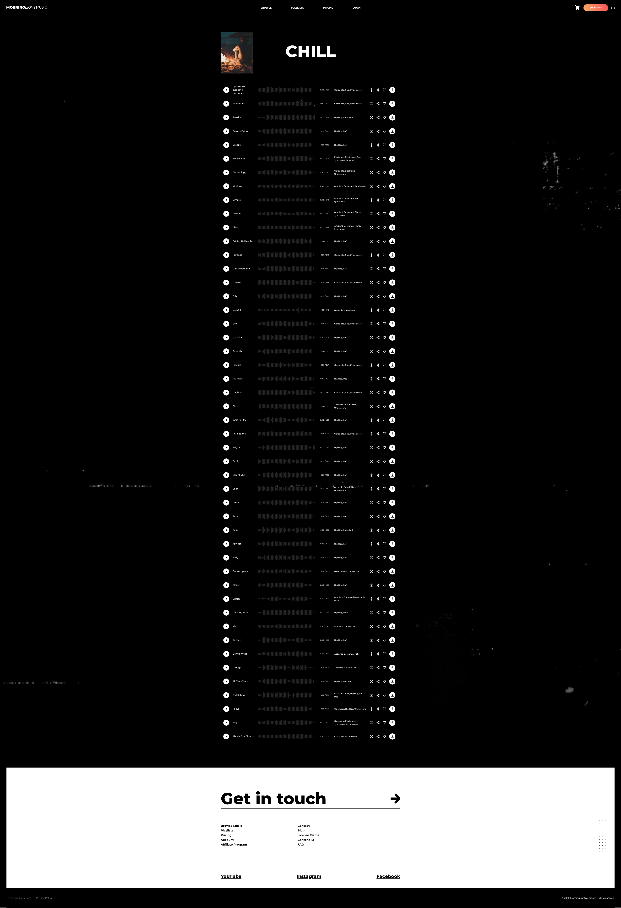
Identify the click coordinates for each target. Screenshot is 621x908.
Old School (239, 695)
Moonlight (239, 474)
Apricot (237, 543)
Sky (235, 323)
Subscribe (596, 7)
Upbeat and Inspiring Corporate (239, 90)
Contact (304, 826)
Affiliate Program (234, 844)
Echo (235, 296)
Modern (237, 186)
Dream (237, 282)
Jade (235, 516)
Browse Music (231, 826)
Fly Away (238, 378)
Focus (236, 708)
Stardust (237, 117)
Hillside (237, 364)
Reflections (239, 433)
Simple (237, 199)
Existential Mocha (243, 241)
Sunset (237, 640)
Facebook (388, 876)
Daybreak (238, 392)
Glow (236, 406)
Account (227, 840)
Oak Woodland (241, 268)
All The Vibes (240, 681)
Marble (237, 213)
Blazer (236, 585)
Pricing (328, 7)
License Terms (308, 835)
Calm (236, 488)
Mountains (239, 103)
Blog (301, 830)
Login (356, 7)
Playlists (297, 7)
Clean (236, 227)
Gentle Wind (240, 653)
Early (235, 557)
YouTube (231, 876)
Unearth (237, 502)
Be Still (237, 309)
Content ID (306, 840)
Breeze (237, 144)
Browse (266, 7)
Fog (235, 722)
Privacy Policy (44, 898)
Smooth (237, 351)
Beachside (239, 158)
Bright (236, 447)
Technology (239, 172)
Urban (236, 598)
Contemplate (240, 571)
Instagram (309, 876)
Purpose (237, 254)
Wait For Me (240, 419)
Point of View (240, 131)
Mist (235, 626)
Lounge (237, 667)
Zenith (236, 461)
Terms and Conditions (18, 898)
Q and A (237, 337)
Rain (235, 530)
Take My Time (241, 612)
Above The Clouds (243, 736)
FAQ (301, 844)
